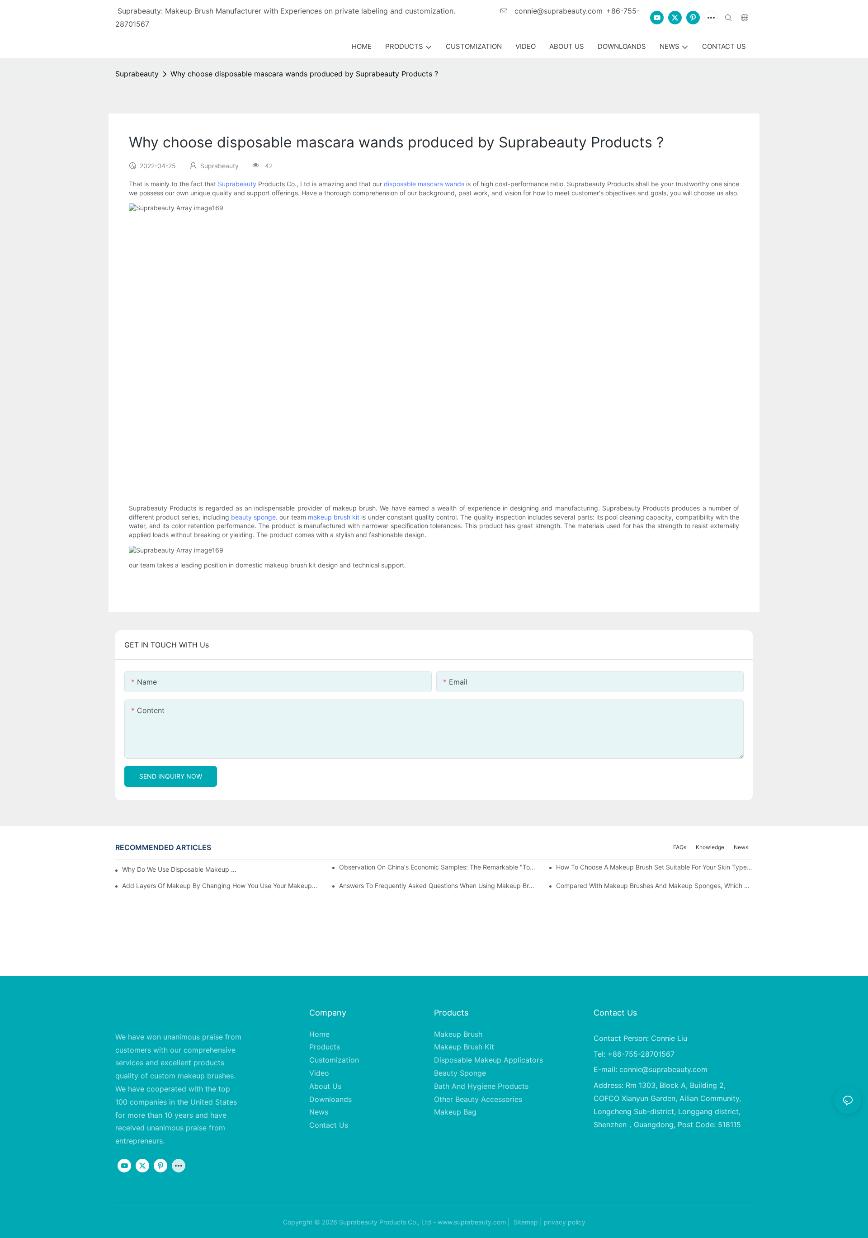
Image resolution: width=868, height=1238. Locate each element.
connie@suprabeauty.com (557, 10)
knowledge (710, 847)
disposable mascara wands (424, 184)
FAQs (679, 847)
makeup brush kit (333, 517)
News (741, 847)
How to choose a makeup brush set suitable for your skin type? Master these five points (654, 867)
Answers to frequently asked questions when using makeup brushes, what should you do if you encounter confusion (437, 885)
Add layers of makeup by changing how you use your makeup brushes (220, 885)
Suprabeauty (137, 73)
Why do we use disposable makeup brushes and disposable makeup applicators (181, 869)
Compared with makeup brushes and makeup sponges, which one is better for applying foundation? (654, 885)
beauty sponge (253, 517)
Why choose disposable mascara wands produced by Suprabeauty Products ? (304, 73)
